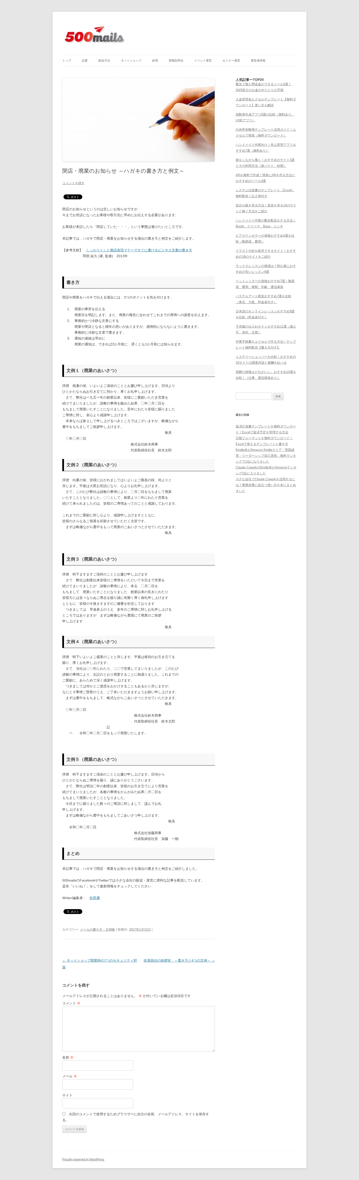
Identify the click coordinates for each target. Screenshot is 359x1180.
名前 (68, 1057)
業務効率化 (176, 60)
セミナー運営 (231, 60)
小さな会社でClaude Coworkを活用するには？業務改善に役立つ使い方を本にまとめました (266, 485)
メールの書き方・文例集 (97, 929)
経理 (155, 60)
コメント (71, 1003)
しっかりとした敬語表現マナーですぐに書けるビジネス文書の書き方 (139, 250)
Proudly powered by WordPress (83, 1159)
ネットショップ (131, 60)
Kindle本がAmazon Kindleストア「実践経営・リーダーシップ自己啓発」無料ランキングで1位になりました (266, 455)
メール (69, 1076)
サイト (67, 1095)
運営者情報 (258, 60)
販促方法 (104, 60)
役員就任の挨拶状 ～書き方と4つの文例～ (179, 960)
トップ (66, 60)
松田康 (95, 898)
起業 (85, 60)
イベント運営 (203, 60)
